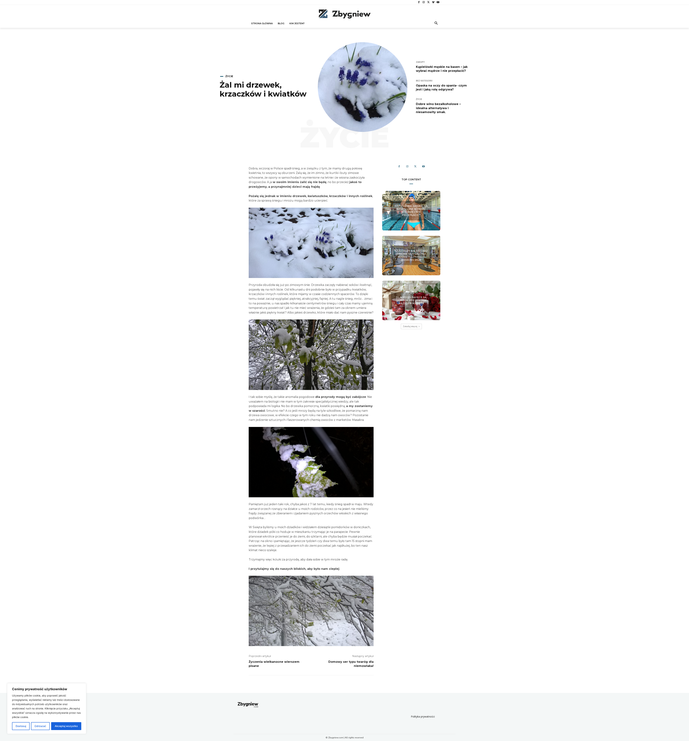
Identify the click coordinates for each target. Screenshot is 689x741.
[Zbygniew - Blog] (344, 13)
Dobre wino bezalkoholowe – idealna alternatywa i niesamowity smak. (438, 108)
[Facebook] (418, 2)
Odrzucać (40, 726)
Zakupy (420, 62)
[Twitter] (428, 2)
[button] (436, 23)
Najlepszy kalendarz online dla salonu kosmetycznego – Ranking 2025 (411, 255)
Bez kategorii (424, 81)
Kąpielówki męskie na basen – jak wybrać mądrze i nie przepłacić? (411, 210)
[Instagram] (423, 2)
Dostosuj (21, 726)
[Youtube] (437, 2)
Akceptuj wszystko (66, 726)
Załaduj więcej (410, 326)
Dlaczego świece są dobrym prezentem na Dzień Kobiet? (411, 300)
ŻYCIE (229, 76)
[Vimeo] (433, 2)
